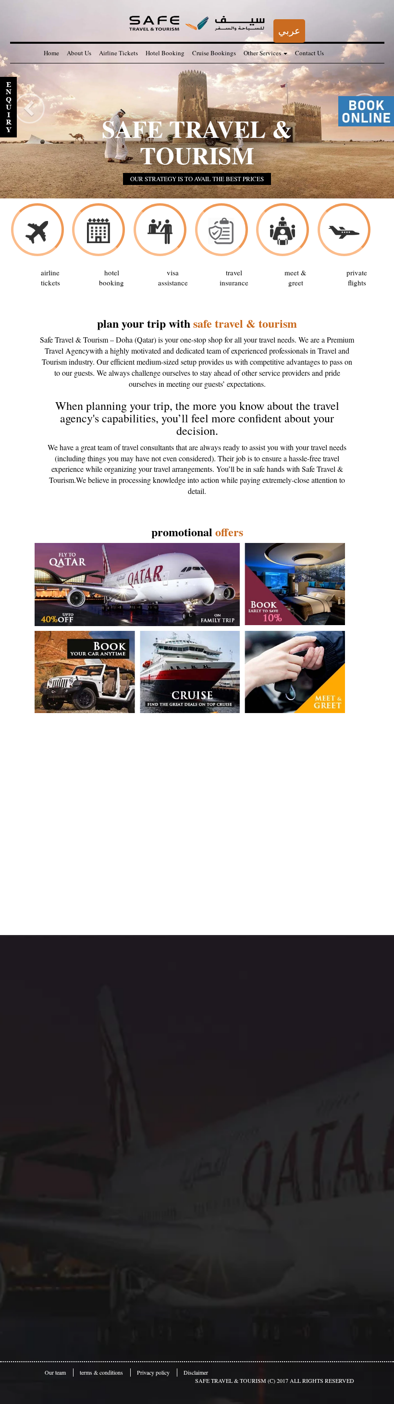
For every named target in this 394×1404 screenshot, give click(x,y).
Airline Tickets (118, 53)
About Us (79, 53)
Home (51, 53)
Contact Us (309, 53)
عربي (289, 30)
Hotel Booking (165, 53)
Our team (55, 1372)
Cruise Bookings (214, 53)
